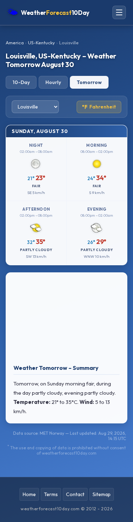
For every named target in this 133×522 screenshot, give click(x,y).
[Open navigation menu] (119, 12)
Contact (75, 494)
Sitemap (102, 494)
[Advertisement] (66, 320)
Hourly (53, 82)
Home (29, 494)
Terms (51, 494)
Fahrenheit (99, 107)
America (15, 42)
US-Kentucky (41, 42)
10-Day (21, 82)
